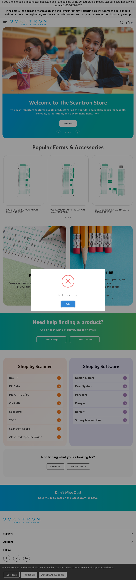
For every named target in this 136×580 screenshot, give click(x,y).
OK (68, 303)
